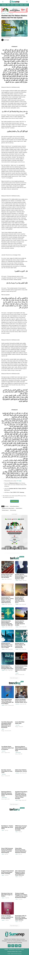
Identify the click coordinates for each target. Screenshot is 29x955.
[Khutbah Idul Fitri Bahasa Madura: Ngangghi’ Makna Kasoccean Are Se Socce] (21, 590)
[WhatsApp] (16, 42)
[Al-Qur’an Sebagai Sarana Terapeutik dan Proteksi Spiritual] (7, 908)
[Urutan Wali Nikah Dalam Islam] (21, 714)
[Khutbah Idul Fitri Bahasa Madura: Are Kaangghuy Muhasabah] (7, 658)
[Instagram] (12, 945)
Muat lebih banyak (14, 678)
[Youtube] (19, 945)
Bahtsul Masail (18, 752)
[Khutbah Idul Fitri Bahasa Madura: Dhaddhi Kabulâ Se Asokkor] (21, 613)
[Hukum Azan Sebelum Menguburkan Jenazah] (21, 762)
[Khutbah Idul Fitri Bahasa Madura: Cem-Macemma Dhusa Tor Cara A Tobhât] (7, 636)
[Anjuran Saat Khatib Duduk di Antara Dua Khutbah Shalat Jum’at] (21, 692)
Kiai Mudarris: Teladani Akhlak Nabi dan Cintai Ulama (7, 827)
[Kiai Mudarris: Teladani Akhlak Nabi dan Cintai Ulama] (7, 818)
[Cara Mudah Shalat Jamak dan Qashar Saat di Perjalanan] (7, 739)
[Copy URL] (20, 42)
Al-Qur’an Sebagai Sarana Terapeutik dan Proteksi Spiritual (7, 917)
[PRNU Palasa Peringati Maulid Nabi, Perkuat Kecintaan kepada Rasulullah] (21, 818)
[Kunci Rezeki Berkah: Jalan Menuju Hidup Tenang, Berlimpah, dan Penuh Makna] (7, 692)
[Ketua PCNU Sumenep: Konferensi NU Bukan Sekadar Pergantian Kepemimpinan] (7, 841)
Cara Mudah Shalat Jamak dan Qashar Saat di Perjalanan (7, 748)
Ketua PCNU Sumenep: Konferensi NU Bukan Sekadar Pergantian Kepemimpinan (7, 850)
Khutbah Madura (19, 508)
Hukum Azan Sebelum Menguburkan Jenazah (21, 770)
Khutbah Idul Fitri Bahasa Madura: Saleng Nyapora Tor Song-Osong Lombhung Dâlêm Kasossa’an (7, 600)
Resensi (3, 705)
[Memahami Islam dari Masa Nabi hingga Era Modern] (7, 886)
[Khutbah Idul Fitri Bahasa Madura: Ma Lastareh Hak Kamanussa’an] (21, 636)
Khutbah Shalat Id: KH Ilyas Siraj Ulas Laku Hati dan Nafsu (7, 576)
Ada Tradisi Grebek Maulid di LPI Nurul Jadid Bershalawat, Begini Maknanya (20, 873)
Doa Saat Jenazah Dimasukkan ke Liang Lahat (6, 771)
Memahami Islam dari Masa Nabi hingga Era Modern (6, 895)
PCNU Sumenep (13, 510)
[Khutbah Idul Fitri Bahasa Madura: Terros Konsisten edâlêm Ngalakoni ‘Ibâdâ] (21, 567)
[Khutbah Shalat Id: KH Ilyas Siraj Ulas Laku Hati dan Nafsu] (7, 567)
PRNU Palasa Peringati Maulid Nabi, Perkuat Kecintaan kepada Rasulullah (21, 828)
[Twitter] (13, 42)
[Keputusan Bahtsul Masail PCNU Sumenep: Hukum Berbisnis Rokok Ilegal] (21, 739)
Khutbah (3, 13)
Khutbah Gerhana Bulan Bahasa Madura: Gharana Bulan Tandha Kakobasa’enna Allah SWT (21, 668)
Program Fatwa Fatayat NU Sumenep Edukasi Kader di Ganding (7, 872)
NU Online (19, 480)
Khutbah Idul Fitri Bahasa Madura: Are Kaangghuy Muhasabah (7, 667)
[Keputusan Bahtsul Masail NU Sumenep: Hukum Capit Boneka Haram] (7, 784)
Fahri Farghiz (6, 39)
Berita (3, 579)
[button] (2, 1)
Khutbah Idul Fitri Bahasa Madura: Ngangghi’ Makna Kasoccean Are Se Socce (19, 600)
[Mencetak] (23, 42)
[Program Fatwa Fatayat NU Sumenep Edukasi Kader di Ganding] (7, 863)
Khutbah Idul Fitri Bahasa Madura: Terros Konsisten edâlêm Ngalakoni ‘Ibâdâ (21, 576)
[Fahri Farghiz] (2, 40)
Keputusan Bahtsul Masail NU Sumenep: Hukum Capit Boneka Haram (6, 793)
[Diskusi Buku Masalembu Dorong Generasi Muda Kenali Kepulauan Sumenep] (21, 841)
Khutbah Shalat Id (5, 510)
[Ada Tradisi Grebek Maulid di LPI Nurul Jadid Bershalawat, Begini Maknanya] (21, 863)
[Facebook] (10, 42)
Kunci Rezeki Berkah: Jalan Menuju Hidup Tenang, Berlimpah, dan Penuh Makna (7, 701)
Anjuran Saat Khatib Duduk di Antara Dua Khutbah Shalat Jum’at (21, 701)
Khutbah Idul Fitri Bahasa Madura (8, 508)
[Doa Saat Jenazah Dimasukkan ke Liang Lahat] (7, 762)
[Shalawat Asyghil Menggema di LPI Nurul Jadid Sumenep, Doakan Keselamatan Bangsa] (21, 886)
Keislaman (17, 703)
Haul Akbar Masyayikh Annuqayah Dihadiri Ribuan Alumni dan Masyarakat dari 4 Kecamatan (7, 724)
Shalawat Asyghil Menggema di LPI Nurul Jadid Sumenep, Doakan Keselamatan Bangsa (21, 895)
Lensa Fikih (17, 725)
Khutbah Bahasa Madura (14, 506)
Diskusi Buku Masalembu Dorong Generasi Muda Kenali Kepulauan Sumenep (20, 850)
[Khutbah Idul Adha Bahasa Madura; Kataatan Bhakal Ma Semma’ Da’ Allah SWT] (7, 613)
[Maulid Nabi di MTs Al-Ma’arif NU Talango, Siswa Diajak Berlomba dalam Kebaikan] (21, 908)
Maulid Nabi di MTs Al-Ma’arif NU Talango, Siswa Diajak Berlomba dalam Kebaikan (21, 918)
